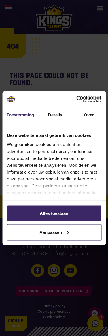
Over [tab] (89, 114)
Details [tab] (55, 114)
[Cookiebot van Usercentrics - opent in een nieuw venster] (76, 99)
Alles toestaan (54, 213)
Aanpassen (50, 232)
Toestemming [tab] (20, 114)
